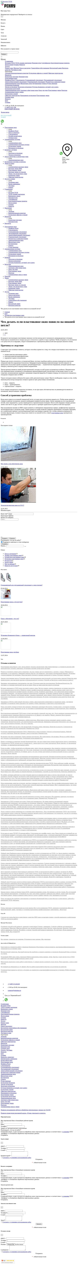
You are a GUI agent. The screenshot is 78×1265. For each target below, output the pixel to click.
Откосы (44, 83)
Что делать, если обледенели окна (12, 464)
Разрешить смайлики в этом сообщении (16, 542)
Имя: (2, 1124)
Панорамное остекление (28, 95)
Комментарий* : (6, 1156)
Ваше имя (4, 514)
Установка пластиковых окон (14, 559)
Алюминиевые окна (14, 143)
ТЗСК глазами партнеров (23, 63)
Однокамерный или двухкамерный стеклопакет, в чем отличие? (21, 585)
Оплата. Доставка (6, 1050)
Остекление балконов (12, 85)
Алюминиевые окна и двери (14, 92)
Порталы (64, 90)
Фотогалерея (9, 64)
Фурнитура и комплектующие (55, 82)
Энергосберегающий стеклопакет (16, 82)
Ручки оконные (52, 83)
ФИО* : (3, 1146)
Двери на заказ (9, 163)
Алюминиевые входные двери (18, 167)
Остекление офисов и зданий (38, 73)
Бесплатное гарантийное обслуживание (14, 1028)
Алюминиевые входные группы (18, 144)
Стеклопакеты (20, 80)
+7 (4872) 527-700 (10, 107)
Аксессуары (8, 562)
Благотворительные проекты (60, 63)
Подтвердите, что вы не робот (11, 540)
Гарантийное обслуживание (40, 68)
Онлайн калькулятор (15, 136)
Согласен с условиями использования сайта (17, 1157)
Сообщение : (5, 1250)
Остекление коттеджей (12, 88)
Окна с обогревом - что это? (10, 618)
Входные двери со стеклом (17, 172)
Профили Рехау (13, 131)
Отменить (12, 538)
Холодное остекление (25, 87)
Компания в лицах (14, 196)
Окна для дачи (43, 90)
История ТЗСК (10, 63)
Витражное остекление (15, 148)
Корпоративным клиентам (19, 73)
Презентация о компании (9, 1059)
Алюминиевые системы (12, 139)
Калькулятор (5, 112)
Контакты (8, 223)
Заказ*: (3, 1220)
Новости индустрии (11, 566)
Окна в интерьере (10, 554)
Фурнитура (8, 560)
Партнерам (8, 208)
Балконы (7, 257)
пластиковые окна (57, 413)
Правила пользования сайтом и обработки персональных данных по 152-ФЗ (25, 1110)
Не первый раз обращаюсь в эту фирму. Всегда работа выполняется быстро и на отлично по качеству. (34, 967)
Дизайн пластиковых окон (13, 555)
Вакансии (8, 75)
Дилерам (8, 73)
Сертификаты (45, 63)
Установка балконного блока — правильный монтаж (18, 635)
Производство (36, 63)
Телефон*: (4, 1213)
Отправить (5, 538)
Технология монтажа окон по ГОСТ (12, 505)
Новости (22, 64)
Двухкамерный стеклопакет (53, 80)
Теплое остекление (11, 87)
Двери (7, 278)
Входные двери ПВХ (15, 168)
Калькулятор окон (6, 1060)
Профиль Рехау (10, 80)
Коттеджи (8, 264)
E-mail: (3, 1215)
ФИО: (3, 1211)
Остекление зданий (11, 94)
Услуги (7, 66)
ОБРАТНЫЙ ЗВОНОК (12, 109)
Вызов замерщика (14, 184)
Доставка (11, 186)
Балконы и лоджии (11, 150)
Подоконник (5, 1077)
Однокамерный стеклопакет (34, 80)
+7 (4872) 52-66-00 (14, 984)
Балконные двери (14, 175)
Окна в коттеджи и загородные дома (16, 156)
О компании (9, 61)
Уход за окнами (9, 564)
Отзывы (16, 64)
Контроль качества (14, 305)
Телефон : (4, 1148)
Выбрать (4, 54)
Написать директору (7, 1057)
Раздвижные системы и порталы (15, 162)
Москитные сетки (26, 83)
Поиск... (3, 546)
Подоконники (36, 83)
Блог (6, 100)
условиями (65, 1132)
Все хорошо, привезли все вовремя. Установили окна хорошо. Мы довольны (25, 939)
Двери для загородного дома (17, 174)
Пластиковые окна (11, 78)
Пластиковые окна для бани (10, 652)
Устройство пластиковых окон (14, 557)
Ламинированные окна (12, 83)
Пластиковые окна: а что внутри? (12, 602)
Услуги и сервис (10, 179)
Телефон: (4, 1126)
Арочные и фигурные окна (29, 90)
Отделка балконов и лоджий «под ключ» (45, 87)
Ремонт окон (9, 68)
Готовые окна (9, 97)
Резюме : (3, 1244)
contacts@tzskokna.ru (14, 990)
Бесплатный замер (56, 68)
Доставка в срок (16, 70)
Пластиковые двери (54, 90)
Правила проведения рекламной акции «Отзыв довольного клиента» (23, 1113)
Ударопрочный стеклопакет (36, 82)
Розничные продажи (11, 76)
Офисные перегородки (55, 73)
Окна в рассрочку (25, 68)
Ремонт (10, 187)
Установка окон (13, 182)
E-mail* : (3, 1150)
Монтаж (16, 68)
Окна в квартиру (13, 132)
